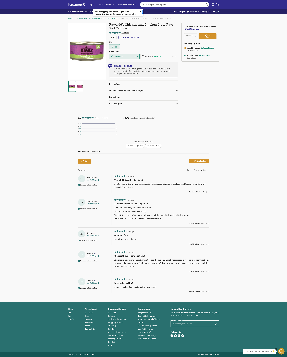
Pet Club (111, 329)
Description (114, 84)
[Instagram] (179, 335)
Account (112, 313)
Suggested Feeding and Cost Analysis (126, 90)
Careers (88, 319)
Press (87, 326)
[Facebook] (172, 335)
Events (141, 322)
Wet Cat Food (112, 18)
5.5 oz (114, 47)
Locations (89, 322)
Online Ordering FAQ (117, 319)
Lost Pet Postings (145, 329)
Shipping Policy (115, 322)
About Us (89, 313)
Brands (109, 4)
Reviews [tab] (83, 151)
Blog (87, 316)
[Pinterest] (175, 335)
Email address (178, 320)
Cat (99, 4)
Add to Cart (207, 36)
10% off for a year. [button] (192, 29)
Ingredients (114, 97)
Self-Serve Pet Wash (147, 339)
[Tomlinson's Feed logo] (76, 4)
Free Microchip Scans (147, 326)
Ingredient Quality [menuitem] (135, 146)
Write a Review (201, 161)
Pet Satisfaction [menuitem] (153, 146)
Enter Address (207, 48)
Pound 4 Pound (144, 332)
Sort (189, 170)
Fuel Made (215, 354)
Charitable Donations (147, 316)
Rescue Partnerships (147, 335)
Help (110, 345)
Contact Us (90, 329)
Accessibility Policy (117, 332)
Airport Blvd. (205, 55)
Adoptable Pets (144, 313)
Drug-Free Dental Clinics (149, 319)
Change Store (191, 58)
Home (70, 18)
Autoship (112, 326)
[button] (119, 32)
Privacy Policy (115, 339)
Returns (111, 316)
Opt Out (111, 342)
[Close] (140, 12)
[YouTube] (182, 335)
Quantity (189, 35)
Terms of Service (115, 335)
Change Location (192, 50)
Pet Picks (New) (82, 18)
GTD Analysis (115, 103)
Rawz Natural (98, 18)
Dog (90, 4)
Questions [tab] (96, 151)
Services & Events (126, 4)
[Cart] (217, 4)
